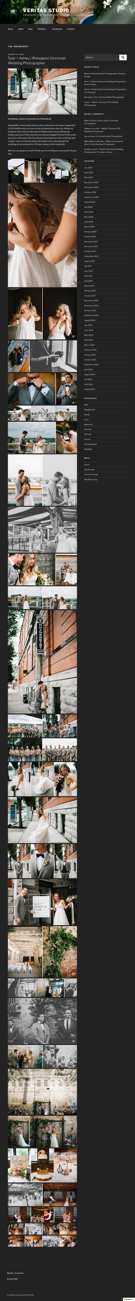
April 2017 (88, 281)
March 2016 (89, 345)
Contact (70, 29)
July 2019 (88, 167)
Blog (30, 29)
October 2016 (90, 310)
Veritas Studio (46, 10)
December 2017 (91, 241)
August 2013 (89, 389)
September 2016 (91, 315)
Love (86, 419)
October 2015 (90, 360)
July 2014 (88, 379)
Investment (57, 29)
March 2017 (89, 286)
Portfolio (41, 29)
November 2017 (91, 246)
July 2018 (88, 207)
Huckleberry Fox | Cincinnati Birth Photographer (104, 97)
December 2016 (91, 300)
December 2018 (91, 182)
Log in (86, 464)
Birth (86, 405)
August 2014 (89, 374)
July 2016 (88, 325)
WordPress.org (90, 479)
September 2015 (91, 364)
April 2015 (88, 369)
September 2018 (91, 197)
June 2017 (88, 271)
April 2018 (88, 222)
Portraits (87, 434)
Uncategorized (90, 444)
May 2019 (88, 177)
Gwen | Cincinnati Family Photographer (106, 136)
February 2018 (90, 232)
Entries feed (89, 469)
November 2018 (91, 187)
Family (87, 414)
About (20, 29)
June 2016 (88, 330)
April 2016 (88, 340)
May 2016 (88, 335)
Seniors (87, 439)
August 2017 (89, 261)
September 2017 (91, 256)
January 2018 (90, 236)
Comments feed (91, 474)
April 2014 (88, 384)
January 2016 (90, 355)
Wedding (88, 449)
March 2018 (89, 227)
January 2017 (90, 296)
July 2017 (88, 266)
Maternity (88, 424)
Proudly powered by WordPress (20, 1295)
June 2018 (88, 212)
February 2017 (90, 291)
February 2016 (90, 350)
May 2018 (88, 217)
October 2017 (90, 251)
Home (10, 29)
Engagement (89, 409)
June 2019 (88, 172)
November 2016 (91, 305)
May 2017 (88, 276)
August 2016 (89, 320)
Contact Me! (12, 1279)
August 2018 (89, 202)
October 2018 (90, 192)
